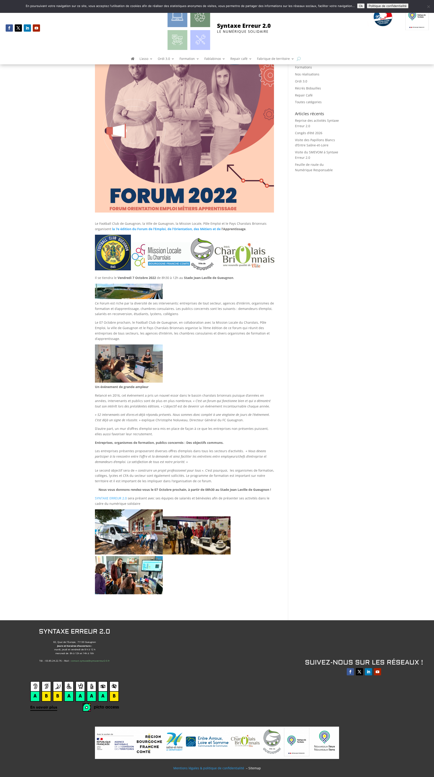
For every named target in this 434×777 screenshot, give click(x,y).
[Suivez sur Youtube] (36, 28)
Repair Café (304, 95)
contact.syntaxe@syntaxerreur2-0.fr (90, 660)
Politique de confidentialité (388, 6)
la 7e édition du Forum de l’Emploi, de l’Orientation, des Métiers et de (166, 229)
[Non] (428, 6)
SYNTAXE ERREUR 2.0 (111, 498)
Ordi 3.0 (164, 59)
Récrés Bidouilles (308, 88)
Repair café (239, 59)
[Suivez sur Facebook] (9, 28)
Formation (187, 59)
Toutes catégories (308, 102)
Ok (361, 6)
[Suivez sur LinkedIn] (27, 28)
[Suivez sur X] (18, 28)
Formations (303, 67)
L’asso (143, 59)
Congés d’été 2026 (308, 133)
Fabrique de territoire (273, 59)
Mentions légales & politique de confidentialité (208, 768)
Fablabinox (212, 59)
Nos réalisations (307, 74)
